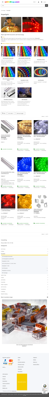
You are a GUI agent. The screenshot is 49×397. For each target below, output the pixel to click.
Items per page (20, 113)
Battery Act (5, 388)
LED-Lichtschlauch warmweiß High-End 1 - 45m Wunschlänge (24, 135)
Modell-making (4, 293)
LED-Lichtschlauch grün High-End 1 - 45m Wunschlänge (40, 172)
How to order (20, 366)
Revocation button (22, 382)
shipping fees (14, 391)
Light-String (3, 275)
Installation (3, 289)
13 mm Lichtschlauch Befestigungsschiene (5, 135)
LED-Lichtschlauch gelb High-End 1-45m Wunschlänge (23, 210)
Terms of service (6, 383)
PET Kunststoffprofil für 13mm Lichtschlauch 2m (7, 172)
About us (35, 362)
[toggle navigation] (2, 1)
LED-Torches (3, 286)
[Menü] (47, 384)
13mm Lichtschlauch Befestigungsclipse (38, 210)
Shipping (20, 369)
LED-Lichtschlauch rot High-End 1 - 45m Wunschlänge (8, 210)
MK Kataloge (24, 99)
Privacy (4, 378)
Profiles (2, 251)
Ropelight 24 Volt (41, 59)
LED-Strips (3, 249)
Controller (3, 282)
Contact (4, 385)
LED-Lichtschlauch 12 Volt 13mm (9, 263)
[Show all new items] (47, 297)
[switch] (45, 392)
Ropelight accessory (8, 99)
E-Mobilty (3, 291)
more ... (4, 367)
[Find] (46, 5)
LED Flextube (41, 80)
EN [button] (34, 2)
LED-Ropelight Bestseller (8, 58)
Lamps (2, 277)
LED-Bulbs (3, 279)
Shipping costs (21, 364)
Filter (4, 113)
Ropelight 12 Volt (24, 80)
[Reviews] (3, 137)
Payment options (21, 362)
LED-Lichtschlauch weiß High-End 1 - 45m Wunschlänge (40, 135)
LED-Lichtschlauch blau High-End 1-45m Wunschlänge (23, 172)
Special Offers (36, 364)
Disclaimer (20, 371)
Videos (34, 359)
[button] (38, 2)
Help (19, 359)
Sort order (10, 113)
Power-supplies (4, 284)
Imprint (4, 376)
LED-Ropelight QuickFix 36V (24, 58)
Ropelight (3, 253)
